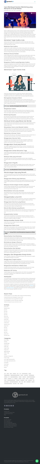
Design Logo (6, 346)
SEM (19, 381)
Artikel (8, 373)
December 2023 (6, 335)
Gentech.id (31, 285)
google (5, 378)
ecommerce (26, 375)
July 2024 (5, 327)
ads (5, 373)
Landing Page (32, 378)
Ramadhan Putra (8, 10)
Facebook (5, 376)
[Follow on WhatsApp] (13, 406)
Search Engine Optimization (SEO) (9, 360)
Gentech (20, 376)
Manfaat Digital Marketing (11, 380)
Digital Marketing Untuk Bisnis (15, 375)
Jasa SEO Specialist (7, 419)
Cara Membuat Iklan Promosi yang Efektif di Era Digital (13, 298)
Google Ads (9, 378)
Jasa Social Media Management (10, 423)
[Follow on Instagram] (7, 406)
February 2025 (6, 317)
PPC (33, 380)
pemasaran (30, 380)
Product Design (6, 357)
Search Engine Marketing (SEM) (9, 359)
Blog (5, 414)
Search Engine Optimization (14, 381)
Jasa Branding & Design (8, 427)
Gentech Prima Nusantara (31, 376)
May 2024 (5, 330)
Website (5, 367)
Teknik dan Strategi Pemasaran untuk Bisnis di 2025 (12, 301)
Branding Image (6, 343)
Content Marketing (24, 373)
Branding (5, 341)
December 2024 (6, 321)
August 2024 (6, 325)
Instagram (15, 378)
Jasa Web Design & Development (10, 424)
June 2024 (5, 329)
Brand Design (6, 340)
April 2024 (5, 332)
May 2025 (5, 313)
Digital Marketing (7, 351)
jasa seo (23, 378)
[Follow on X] (9, 406)
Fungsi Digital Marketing (14, 376)
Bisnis (11, 373)
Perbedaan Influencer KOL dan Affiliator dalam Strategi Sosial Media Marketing (17, 295)
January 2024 (6, 333)
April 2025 (5, 314)
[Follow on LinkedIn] (11, 406)
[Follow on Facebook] (5, 406)
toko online (14, 383)
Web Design (6, 365)
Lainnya (5, 354)
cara (17, 373)
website (21, 383)
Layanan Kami (6, 411)
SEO (22, 381)
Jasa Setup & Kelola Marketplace (10, 425)
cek (20, 373)
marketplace (22, 380)
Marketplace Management (8, 356)
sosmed (33, 381)
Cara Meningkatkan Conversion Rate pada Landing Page (13, 300)
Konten (27, 378)
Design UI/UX (6, 349)
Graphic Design (6, 352)
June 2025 (5, 311)
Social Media (18, 10)
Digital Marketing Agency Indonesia (21, 461)
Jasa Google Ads (7, 421)
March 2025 (6, 316)
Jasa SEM (20, 378)
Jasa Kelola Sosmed (10, 287)
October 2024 (6, 322)
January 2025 (6, 319)
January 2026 (6, 306)
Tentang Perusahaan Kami (9, 412)
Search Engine (6, 381)
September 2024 (7, 324)
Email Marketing (31, 375)
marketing (17, 380)
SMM (24, 381)
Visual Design (6, 364)
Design (30, 373)
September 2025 (7, 308)
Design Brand (6, 344)
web (18, 383)
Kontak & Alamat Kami (8, 413)
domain (22, 375)
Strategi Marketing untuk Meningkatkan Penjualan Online (13, 297)
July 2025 (5, 309)
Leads (5, 380)
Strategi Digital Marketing (8, 383)
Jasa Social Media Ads (8, 422)
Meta (26, 380)
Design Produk (6, 348)
